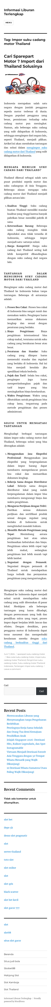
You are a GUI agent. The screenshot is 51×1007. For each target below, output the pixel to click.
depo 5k (8, 827)
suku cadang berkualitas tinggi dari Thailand (25, 642)
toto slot (9, 859)
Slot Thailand (11, 989)
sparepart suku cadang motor (31, 654)
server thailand (12, 851)
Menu (9, 22)
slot (6, 843)
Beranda (8, 954)
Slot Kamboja (11, 982)
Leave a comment (12, 669)
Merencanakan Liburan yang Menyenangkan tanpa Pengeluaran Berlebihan (26, 719)
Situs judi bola (12, 961)
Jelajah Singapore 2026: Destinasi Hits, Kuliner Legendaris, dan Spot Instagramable (26, 743)
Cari (6, 685)
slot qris (8, 883)
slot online (10, 867)
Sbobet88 (9, 968)
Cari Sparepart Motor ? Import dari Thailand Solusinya (24, 61)
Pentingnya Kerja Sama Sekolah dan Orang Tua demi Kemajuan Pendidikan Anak (25, 731)
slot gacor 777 (11, 907)
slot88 (7, 932)
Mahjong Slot (11, 975)
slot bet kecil (11, 899)
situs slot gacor (12, 940)
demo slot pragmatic (15, 835)
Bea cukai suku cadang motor (20, 657)
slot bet (8, 819)
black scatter (11, 891)
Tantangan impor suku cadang (28, 666)
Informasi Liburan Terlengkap (19, 12)
